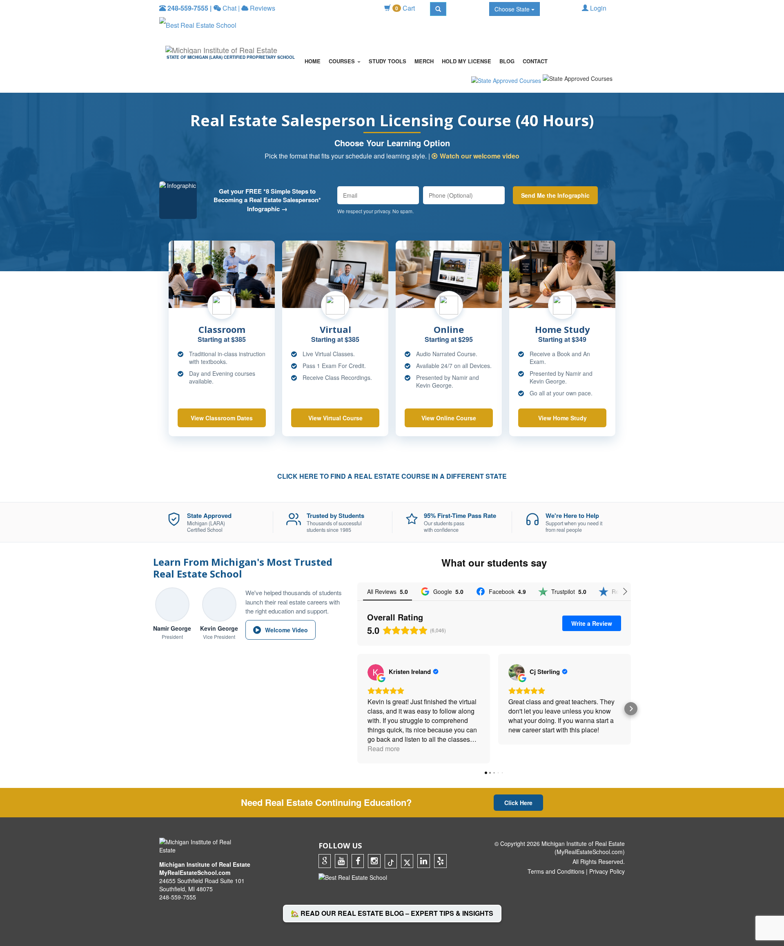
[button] (357, 708)
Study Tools (387, 61)
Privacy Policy (607, 871)
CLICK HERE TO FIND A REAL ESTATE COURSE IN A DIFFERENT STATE (392, 476)
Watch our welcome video (479, 156)
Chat (228, 8)
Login (597, 8)
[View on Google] (376, 672)
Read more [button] (384, 748)
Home (313, 61)
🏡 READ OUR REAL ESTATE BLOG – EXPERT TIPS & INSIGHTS (392, 913)
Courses (342, 61)
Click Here (518, 803)
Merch (424, 61)
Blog (506, 61)
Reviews (261, 8)
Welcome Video (286, 630)
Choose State (512, 9)
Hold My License (466, 61)
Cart (405, 8)
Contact (535, 61)
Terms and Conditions (556, 871)
